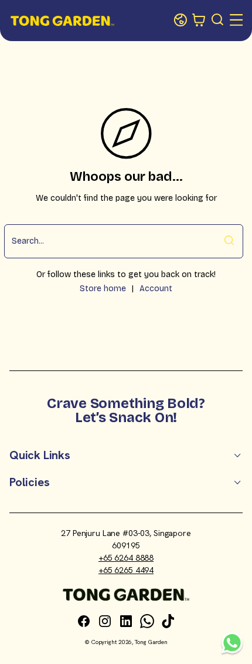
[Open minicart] (199, 21)
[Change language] (180, 21)
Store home (103, 289)
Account (155, 289)
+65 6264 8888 (126, 557)
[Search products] (218, 20)
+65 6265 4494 (126, 570)
